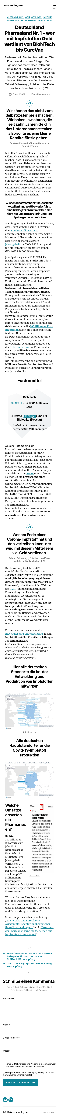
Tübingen (29, 416)
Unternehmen (28, 20)
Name (6, 1025)
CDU (27, 17)
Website (7, 1051)
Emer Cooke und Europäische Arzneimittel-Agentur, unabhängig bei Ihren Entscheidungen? (27, 924)
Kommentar (9, 998)
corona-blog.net (13, 5)
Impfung (48, 17)
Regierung (13, 20)
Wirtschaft (45, 20)
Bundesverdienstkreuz (24, 230)
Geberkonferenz (19, 347)
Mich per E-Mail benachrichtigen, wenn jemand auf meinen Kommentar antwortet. (28, 1073)
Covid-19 (36, 17)
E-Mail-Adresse (11, 1038)
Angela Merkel (15, 17)
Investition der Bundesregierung (24, 633)
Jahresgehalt (12, 244)
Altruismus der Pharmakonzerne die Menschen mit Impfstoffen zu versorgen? (29, 931)
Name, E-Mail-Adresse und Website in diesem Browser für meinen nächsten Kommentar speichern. (30, 1065)
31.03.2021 (35, 875)
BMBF (30, 473)
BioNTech (17, 403)
